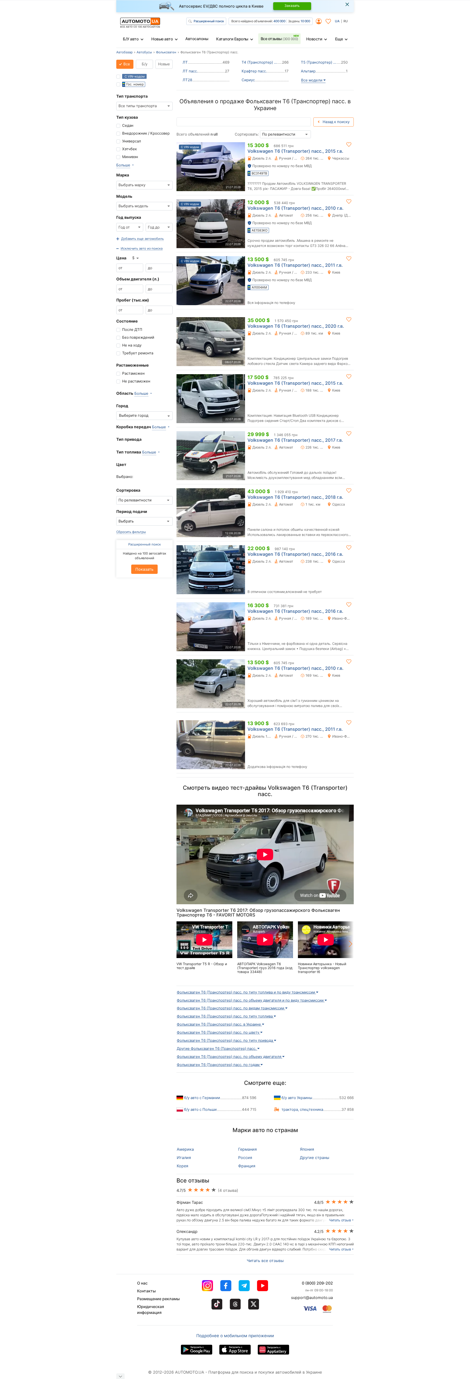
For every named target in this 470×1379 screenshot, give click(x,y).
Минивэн (130, 156)
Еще (339, 38)
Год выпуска (128, 217)
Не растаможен (136, 381)
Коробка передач (133, 426)
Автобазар (124, 52)
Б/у (144, 64)
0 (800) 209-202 (317, 1283)
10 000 (305, 21)
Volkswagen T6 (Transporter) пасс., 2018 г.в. (295, 497)
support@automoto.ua (312, 1297)
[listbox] (135, 258)
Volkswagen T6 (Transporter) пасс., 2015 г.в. (295, 151)
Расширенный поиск (209, 21)
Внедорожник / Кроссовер (146, 133)
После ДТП (132, 329)
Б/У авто (131, 38)
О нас (142, 1283)
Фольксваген (166, 52)
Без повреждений (138, 337)
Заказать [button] (292, 5)
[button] (140, 238)
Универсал (131, 141)
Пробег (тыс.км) (132, 300)
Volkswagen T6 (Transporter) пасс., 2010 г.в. (295, 208)
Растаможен (133, 373)
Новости (314, 38)
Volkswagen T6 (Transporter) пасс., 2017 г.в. (295, 440)
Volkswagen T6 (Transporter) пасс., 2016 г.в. (295, 554)
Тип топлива (128, 452)
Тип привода (128, 439)
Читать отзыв (340, 1220)
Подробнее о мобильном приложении (235, 1335)
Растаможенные (132, 365)
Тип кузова (127, 117)
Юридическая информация (150, 1309)
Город (122, 405)
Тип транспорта (132, 96)
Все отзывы (279, 38)
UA (337, 21)
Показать (144, 569)
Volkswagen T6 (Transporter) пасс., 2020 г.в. (295, 326)
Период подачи (131, 511)
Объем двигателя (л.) (137, 279)
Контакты (146, 1290)
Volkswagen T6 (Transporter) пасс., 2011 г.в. (295, 265)
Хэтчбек (129, 149)
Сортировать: (247, 134)
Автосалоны (196, 38)
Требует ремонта (137, 353)
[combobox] (144, 106)
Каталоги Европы (232, 38)
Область (124, 393)
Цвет (121, 464)
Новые (164, 64)
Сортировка (128, 490)
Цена (121, 257)
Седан (127, 125)
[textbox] (135, 416)
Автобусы (144, 52)
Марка (122, 175)
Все (126, 64)
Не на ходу (131, 345)
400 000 (279, 21)
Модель (124, 196)
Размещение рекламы (158, 1298)
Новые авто (162, 38)
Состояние (127, 321)
